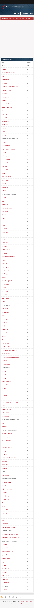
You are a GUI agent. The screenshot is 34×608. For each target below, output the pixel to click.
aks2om (4, 485)
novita (3, 444)
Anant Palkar (5, 298)
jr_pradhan (5, 562)
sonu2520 (5, 385)
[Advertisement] (17, 39)
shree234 (5, 118)
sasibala (4, 131)
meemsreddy (5, 354)
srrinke (4, 392)
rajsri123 (4, 184)
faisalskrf (4, 239)
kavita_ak (4, 378)
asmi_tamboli (5, 291)
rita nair (4, 215)
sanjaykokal (5, 270)
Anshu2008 (5, 170)
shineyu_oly (5, 499)
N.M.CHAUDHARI (7, 569)
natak (3, 301)
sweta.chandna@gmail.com (10, 402)
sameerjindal (5, 406)
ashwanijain (5, 412)
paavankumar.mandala (8, 149)
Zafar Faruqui (6, 249)
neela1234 (5, 510)
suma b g (4, 395)
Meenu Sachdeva (7, 107)
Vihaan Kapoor (6, 340)
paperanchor (5, 97)
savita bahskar (6, 159)
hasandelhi (5, 93)
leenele (4, 100)
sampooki (4, 246)
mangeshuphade (7, 447)
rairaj (3, 520)
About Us (20, 603)
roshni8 (4, 517)
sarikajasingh (5, 496)
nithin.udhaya (6, 156)
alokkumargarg (6, 145)
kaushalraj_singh (7, 208)
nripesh (4, 76)
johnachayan (5, 399)
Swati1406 (5, 125)
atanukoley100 (6, 104)
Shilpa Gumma (6, 465)
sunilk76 (4, 229)
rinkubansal (5, 576)
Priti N (3, 111)
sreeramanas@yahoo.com (9, 350)
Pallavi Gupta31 (6, 177)
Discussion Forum (19, 18)
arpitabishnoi (5, 475)
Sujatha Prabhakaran (8, 489)
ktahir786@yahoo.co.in (8, 73)
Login (17, 13)
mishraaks (5, 322)
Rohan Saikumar (6, 381)
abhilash (4, 83)
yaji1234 (4, 253)
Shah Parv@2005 (7, 281)
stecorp (4, 218)
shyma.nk (4, 544)
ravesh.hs (5, 277)
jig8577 (4, 260)
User (2, 62)
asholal (4, 565)
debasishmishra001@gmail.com (11, 537)
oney (3, 173)
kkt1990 (4, 288)
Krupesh (4, 454)
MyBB (10, 601)
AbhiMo (4, 201)
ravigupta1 (5, 204)
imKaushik (5, 142)
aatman (4, 388)
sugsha (4, 190)
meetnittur (5, 232)
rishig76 (4, 426)
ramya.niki (5, 548)
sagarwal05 (5, 163)
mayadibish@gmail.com (9, 256)
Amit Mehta (5, 308)
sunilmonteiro (6, 364)
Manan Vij (5, 461)
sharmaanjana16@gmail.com (10, 86)
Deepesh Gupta (6, 482)
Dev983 (4, 326)
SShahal (4, 589)
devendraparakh (6, 558)
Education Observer (8, 18)
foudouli (4, 333)
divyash (4, 315)
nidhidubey (5, 329)
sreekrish (4, 513)
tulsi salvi (4, 166)
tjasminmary (5, 416)
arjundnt (4, 263)
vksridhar (4, 492)
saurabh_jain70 (6, 90)
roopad (4, 506)
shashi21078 (5, 343)
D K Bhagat (5, 274)
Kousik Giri (5, 187)
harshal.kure (5, 312)
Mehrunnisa (5, 121)
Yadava (4, 503)
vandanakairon (6, 79)
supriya (4, 236)
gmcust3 (4, 555)
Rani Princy (5, 114)
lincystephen (5, 523)
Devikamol (5, 371)
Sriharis (4, 197)
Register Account (28, 13)
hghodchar (5, 242)
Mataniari (4, 295)
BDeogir (4, 336)
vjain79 (4, 374)
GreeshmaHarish (7, 433)
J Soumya (5, 319)
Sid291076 (5, 211)
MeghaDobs (5, 582)
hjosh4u (4, 360)
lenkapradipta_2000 (7, 551)
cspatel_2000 (6, 267)
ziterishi (4, 128)
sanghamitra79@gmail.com (10, 458)
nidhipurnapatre (6, 409)
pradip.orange (6, 437)
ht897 (3, 423)
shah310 (4, 225)
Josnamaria (5, 222)
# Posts (29, 62)
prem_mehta (5, 180)
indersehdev (5, 579)
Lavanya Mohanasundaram (9, 527)
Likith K (4, 135)
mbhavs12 (5, 69)
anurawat (4, 572)
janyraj (4, 152)
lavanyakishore (6, 440)
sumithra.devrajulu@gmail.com (11, 357)
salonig (4, 451)
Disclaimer (14, 603)
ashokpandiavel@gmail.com (10, 534)
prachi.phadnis (6, 347)
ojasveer (4, 468)
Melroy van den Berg (26, 601)
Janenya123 (5, 284)
